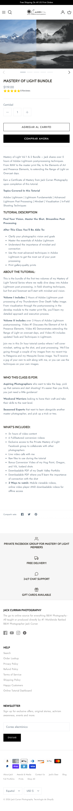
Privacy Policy (10, 664)
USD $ (30, 791)
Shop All (31, 778)
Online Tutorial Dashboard (17, 690)
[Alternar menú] (3, 12)
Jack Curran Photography (22, 799)
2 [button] (29, 72)
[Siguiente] (69, 72)
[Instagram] (18, 633)
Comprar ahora (36, 139)
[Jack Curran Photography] (36, 12)
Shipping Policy (12, 680)
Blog (64, 774)
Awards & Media (24, 774)
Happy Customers (13, 685)
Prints (21, 778)
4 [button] (43, 72)
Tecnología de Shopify (43, 799)
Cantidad (8, 105)
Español (10, 791)
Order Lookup (11, 658)
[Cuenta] (62, 12)
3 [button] (36, 72)
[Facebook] (5, 633)
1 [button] (23, 72)
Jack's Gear (53, 774)
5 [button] (50, 72)
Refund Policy (10, 669)
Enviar (12, 737)
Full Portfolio (9, 778)
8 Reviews (25, 90)
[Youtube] (12, 633)
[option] (36, 44)
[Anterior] (3, 72)
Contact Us (40, 774)
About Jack (8, 774)
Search (7, 653)
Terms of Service (12, 674)
